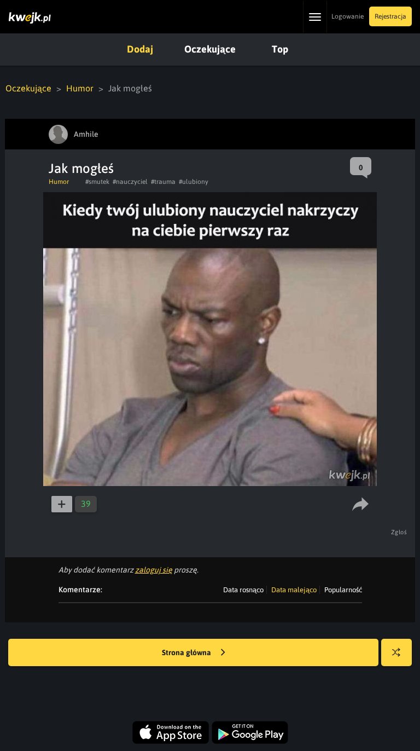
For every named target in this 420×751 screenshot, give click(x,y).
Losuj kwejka (396, 652)
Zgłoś (399, 532)
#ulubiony (193, 182)
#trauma (163, 182)
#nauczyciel (130, 182)
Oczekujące (210, 49)
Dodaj (140, 49)
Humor (80, 88)
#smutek (97, 182)
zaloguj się (153, 569)
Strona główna (187, 652)
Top (280, 49)
